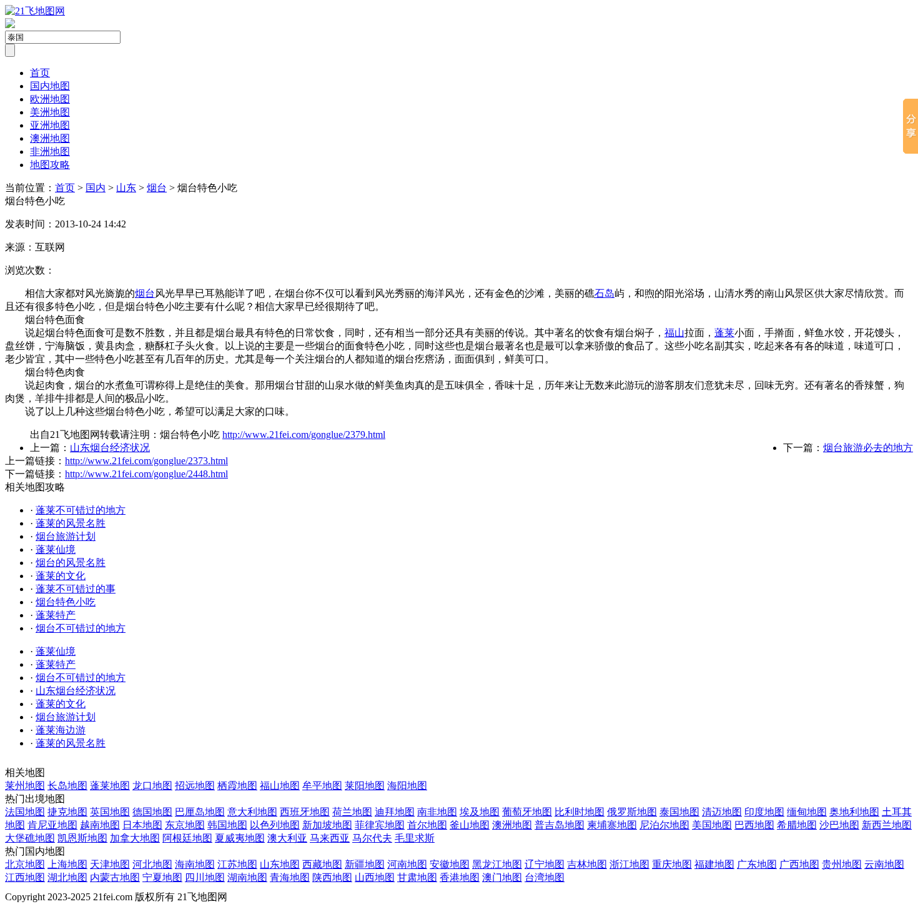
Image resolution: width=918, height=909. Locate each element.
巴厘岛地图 (200, 812)
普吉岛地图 (560, 825)
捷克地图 (67, 812)
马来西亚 (330, 838)
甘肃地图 (417, 877)
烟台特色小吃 (66, 602)
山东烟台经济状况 (110, 447)
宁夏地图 (162, 877)
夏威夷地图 (240, 838)
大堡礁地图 (30, 838)
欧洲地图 (50, 99)
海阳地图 (407, 785)
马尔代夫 (372, 838)
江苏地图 (237, 864)
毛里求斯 (415, 838)
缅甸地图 (807, 812)
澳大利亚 (287, 838)
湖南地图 (247, 877)
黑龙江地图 (497, 864)
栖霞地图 (237, 785)
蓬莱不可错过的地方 (81, 510)
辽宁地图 (545, 864)
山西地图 (375, 877)
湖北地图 (67, 877)
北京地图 (25, 864)
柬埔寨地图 (612, 825)
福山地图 (280, 785)
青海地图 (290, 877)
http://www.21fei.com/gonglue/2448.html (146, 474)
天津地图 (110, 864)
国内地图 (50, 86)
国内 (96, 187)
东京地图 (185, 825)
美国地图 (712, 825)
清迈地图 (722, 812)
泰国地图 (679, 812)
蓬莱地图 (110, 785)
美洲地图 (50, 112)
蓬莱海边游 (61, 730)
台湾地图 (545, 877)
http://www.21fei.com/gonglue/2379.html (303, 434)
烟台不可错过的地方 (81, 628)
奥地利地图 (854, 812)
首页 (40, 72)
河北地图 (152, 864)
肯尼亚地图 (52, 825)
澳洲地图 (50, 138)
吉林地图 (587, 864)
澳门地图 (502, 877)
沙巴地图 (839, 825)
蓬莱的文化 (61, 575)
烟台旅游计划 (66, 536)
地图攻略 (50, 164)
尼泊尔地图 (664, 825)
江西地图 (25, 877)
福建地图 (714, 864)
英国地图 (110, 812)
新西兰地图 (887, 825)
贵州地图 (842, 864)
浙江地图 (629, 864)
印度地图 (764, 812)
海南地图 (195, 864)
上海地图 (67, 864)
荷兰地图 (352, 812)
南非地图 (437, 812)
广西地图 (799, 864)
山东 (126, 187)
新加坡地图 (327, 825)
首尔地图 (427, 825)
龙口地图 (152, 785)
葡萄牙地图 (527, 812)
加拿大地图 (135, 838)
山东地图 (280, 864)
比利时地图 (580, 812)
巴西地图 (754, 825)
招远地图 (195, 785)
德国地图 (152, 812)
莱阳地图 (365, 785)
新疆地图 (365, 864)
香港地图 (460, 877)
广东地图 (757, 864)
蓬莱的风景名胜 (71, 523)
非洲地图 (50, 151)
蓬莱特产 (56, 615)
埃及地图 (480, 812)
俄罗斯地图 (632, 812)
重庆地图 (672, 864)
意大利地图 (252, 812)
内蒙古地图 (115, 877)
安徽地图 (450, 864)
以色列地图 (275, 825)
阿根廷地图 (187, 838)
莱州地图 (25, 785)
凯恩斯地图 (82, 838)
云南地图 (884, 864)
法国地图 (25, 812)
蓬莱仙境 (56, 549)
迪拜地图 (395, 812)
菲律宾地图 (380, 825)
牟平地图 (322, 785)
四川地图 (205, 877)
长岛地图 (67, 785)
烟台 (157, 187)
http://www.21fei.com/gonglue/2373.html (146, 460)
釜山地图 (470, 825)
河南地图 (407, 864)
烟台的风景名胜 (71, 562)
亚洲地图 (50, 125)
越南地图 (100, 825)
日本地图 (142, 825)
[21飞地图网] (35, 11)
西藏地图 (322, 864)
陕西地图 (332, 877)
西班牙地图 (305, 812)
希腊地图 (797, 825)
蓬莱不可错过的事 (76, 589)
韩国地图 (227, 825)
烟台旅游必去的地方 (868, 447)
